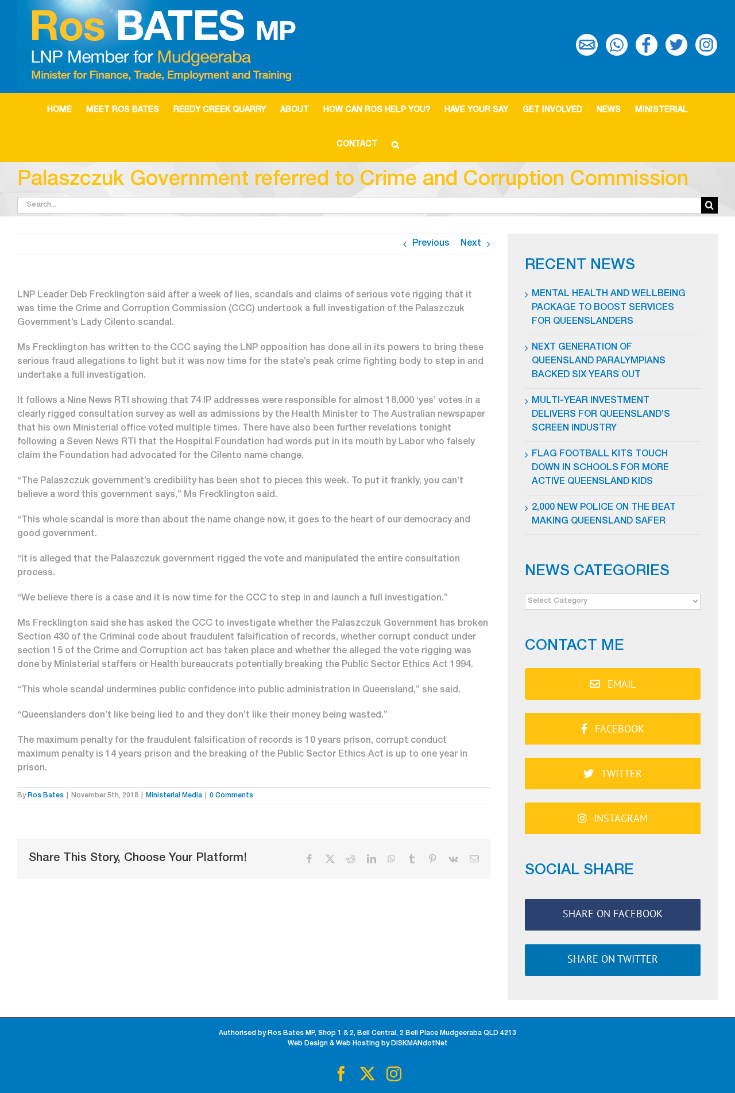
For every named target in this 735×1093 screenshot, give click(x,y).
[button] (395, 144)
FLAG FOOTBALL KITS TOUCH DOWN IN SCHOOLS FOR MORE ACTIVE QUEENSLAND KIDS (600, 468)
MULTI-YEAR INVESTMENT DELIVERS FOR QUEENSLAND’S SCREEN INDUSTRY (601, 415)
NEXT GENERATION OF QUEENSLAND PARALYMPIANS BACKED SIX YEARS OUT (599, 361)
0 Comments (231, 795)
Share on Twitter (612, 959)
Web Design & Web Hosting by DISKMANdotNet (368, 1043)
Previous (431, 244)
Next (471, 244)
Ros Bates (46, 795)
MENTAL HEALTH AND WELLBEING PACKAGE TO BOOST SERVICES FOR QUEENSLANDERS (609, 308)
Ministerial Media (174, 795)
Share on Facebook (613, 913)
